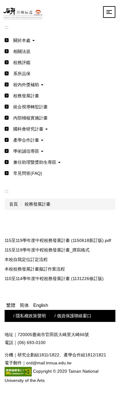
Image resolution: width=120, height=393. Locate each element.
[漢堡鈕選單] (109, 12)
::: (6, 27)
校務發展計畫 (37, 204)
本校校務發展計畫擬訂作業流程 (35, 269)
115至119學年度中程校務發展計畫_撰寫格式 (47, 249)
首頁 (13, 204)
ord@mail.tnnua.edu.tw (48, 362)
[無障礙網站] (18, 371)
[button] (60, 40)
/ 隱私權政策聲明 (29, 315)
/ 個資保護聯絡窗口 (72, 315)
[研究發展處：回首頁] (23, 12)
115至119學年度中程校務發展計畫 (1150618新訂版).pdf (58, 240)
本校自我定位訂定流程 (26, 259)
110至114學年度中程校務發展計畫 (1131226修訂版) (54, 278)
